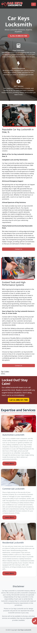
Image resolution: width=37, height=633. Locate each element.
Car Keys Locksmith (24, 630)
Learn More (9, 463)
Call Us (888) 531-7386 (18, 400)
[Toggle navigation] (33, 4)
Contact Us (18, 249)
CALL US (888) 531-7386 (19, 36)
